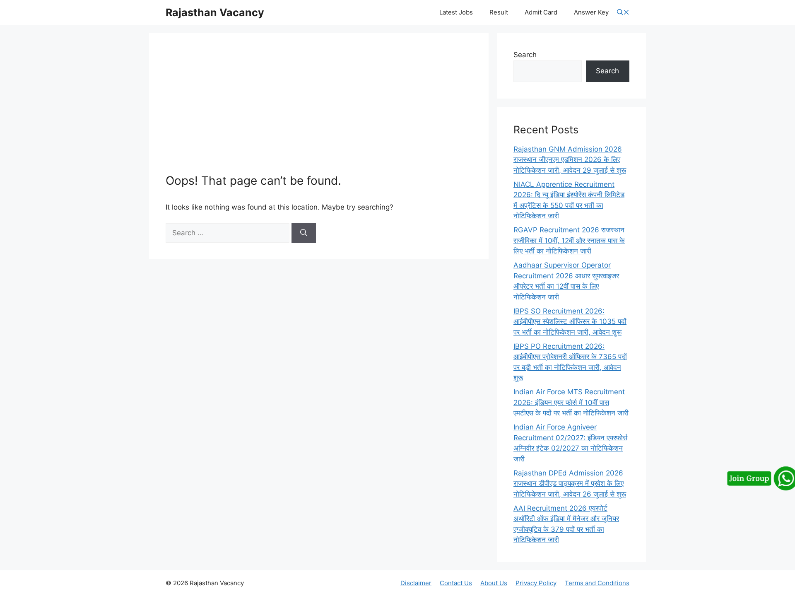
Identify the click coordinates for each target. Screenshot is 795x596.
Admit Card (541, 12)
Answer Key (591, 12)
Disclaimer (415, 583)
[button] (623, 12)
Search (525, 55)
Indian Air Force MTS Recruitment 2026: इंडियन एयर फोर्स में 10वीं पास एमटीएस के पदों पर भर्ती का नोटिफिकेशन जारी (571, 402)
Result (498, 12)
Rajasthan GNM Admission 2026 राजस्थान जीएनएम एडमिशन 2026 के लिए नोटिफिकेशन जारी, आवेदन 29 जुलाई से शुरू (569, 159)
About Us (493, 583)
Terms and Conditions (597, 583)
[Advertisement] (319, 112)
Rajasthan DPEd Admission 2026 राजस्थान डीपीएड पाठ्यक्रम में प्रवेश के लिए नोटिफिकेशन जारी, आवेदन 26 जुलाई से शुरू (569, 483)
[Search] (304, 233)
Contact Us (456, 583)
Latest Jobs (456, 12)
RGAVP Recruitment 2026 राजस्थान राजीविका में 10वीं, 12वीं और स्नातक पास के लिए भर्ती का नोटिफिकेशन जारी (569, 240)
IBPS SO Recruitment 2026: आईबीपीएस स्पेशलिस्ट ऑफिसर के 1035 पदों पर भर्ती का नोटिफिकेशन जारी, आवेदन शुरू (569, 321)
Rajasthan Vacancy (215, 12)
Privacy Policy (536, 583)
